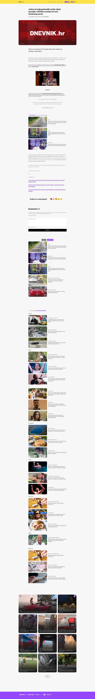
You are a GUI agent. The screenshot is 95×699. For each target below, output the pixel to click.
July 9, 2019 (51, 107)
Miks (53, 1)
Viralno (49, 1)
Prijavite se (47, 230)
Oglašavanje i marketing (27, 697)
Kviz (55, 1)
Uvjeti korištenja (34, 697)
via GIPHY (47, 89)
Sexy (62, 1)
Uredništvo (21, 697)
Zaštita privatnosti (41, 697)
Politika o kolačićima (48, 697)
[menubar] (75, 2)
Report (59, 1)
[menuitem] (75, 2)
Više (47, 676)
